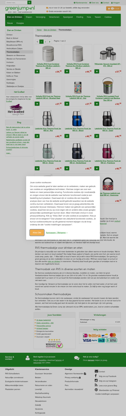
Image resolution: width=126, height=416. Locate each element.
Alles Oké (37, 232)
